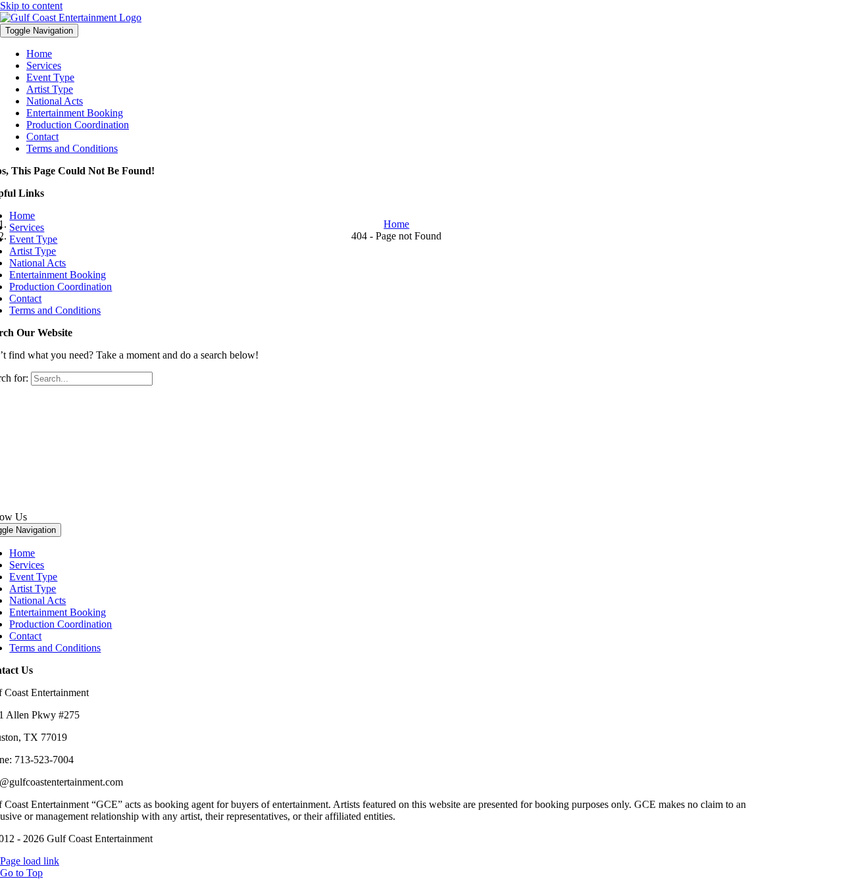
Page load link (29, 860)
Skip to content (31, 5)
